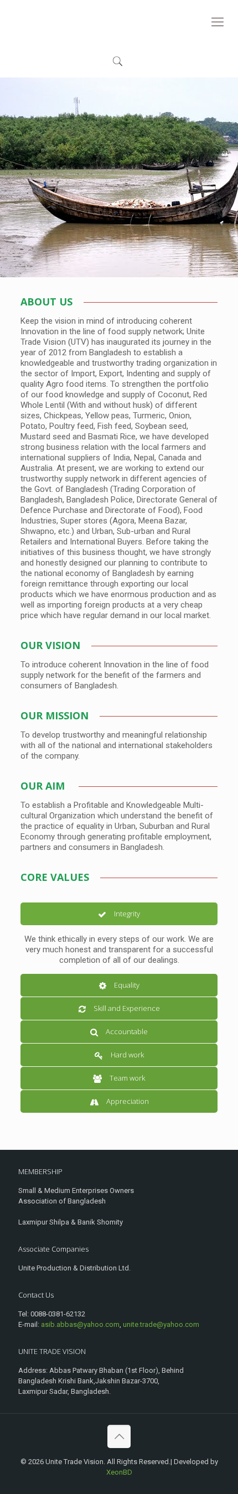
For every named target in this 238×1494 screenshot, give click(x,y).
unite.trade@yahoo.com (161, 1324)
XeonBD (119, 1472)
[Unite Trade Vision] (119, 22)
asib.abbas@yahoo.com (80, 1324)
